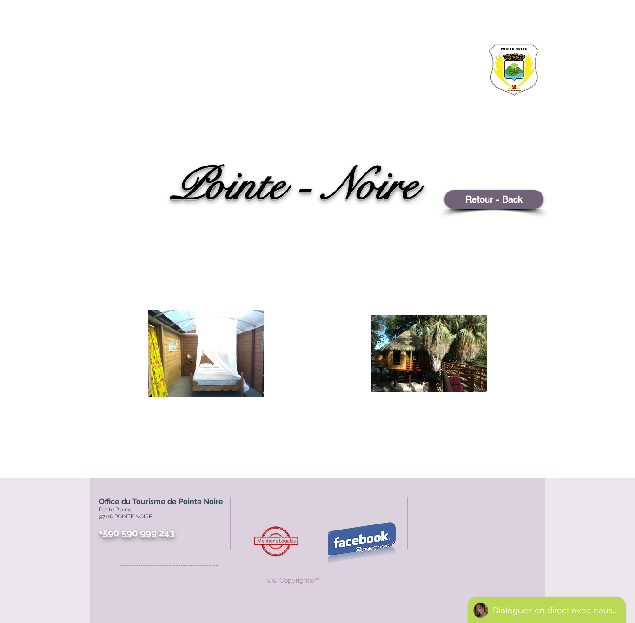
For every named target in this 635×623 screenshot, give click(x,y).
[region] (489, 105)
